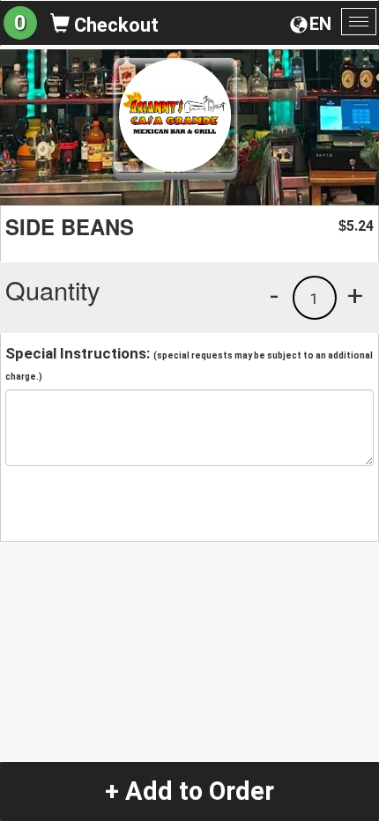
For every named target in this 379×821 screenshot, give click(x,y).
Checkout (114, 25)
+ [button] (355, 295)
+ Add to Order (189, 791)
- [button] (274, 295)
